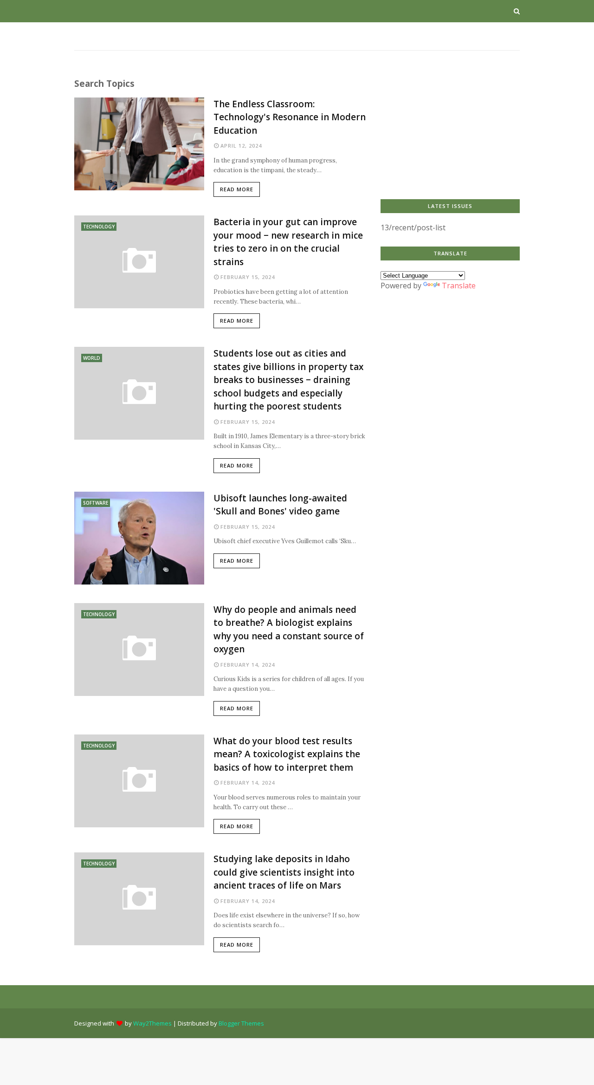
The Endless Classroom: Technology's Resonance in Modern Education (289, 117)
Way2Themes (152, 1023)
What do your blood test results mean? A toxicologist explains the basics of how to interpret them (286, 754)
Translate (459, 285)
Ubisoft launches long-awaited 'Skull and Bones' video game (280, 505)
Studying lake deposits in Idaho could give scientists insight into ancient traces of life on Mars (284, 872)
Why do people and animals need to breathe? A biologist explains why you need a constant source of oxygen (288, 630)
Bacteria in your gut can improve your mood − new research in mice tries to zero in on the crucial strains (288, 242)
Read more (236, 189)
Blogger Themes (241, 1023)
